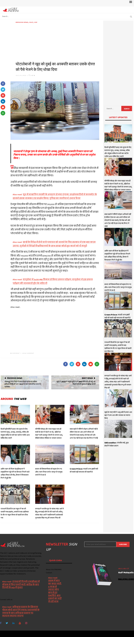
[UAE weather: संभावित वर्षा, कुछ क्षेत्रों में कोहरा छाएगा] (118, 429)
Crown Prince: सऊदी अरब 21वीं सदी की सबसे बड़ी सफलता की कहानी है (84, 470)
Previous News (14, 378)
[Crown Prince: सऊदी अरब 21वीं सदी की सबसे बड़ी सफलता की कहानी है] (84, 454)
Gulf (31, 22)
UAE (35, 22)
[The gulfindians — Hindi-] (11, 9)
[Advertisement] (57, 41)
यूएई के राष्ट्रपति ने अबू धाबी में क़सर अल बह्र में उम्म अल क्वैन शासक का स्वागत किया (118, 415)
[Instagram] (26, 623)
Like (32, 75)
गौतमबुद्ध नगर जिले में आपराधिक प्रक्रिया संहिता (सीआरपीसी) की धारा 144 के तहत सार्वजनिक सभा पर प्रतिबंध (23, 384)
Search (126, 109)
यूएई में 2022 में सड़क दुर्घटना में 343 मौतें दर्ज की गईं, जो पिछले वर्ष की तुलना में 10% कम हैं (76, 383)
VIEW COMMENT (28, 353)
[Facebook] (0, 623)
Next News (87, 378)
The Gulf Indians (14, 633)
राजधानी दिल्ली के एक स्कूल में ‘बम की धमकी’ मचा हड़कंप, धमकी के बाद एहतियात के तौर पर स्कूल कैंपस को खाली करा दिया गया (15, 513)
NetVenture (127, 633)
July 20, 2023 (21, 75)
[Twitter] (7, 623)
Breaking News (22, 22)
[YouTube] (20, 623)
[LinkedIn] (13, 623)
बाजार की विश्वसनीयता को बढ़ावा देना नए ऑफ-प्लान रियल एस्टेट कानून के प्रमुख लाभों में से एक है (48, 471)
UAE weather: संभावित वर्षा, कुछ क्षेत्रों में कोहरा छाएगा (116, 444)
